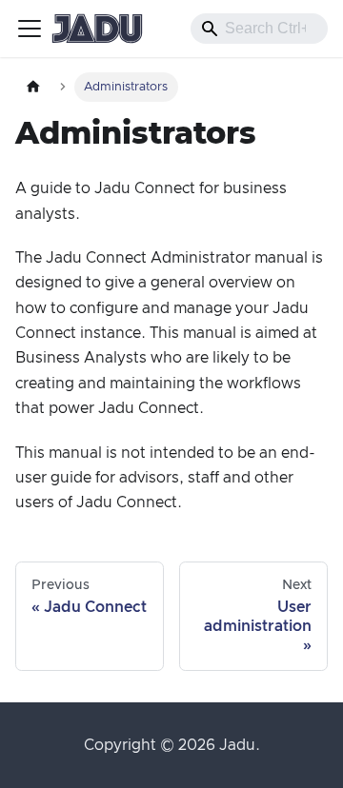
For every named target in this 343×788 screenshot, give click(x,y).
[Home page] (33, 87)
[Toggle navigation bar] (29, 28)
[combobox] (259, 28)
